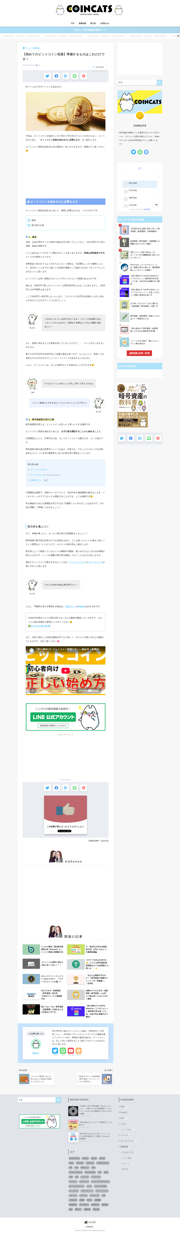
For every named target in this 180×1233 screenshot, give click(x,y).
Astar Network (74, 1158)
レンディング (94, 1195)
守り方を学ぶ (84, 1204)
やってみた (128, 1129)
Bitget (71, 1163)
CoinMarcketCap (103, 1163)
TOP (72, 23)
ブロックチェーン (87, 1191)
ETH (76, 1167)
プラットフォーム (102, 1191)
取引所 (93, 23)
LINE (63, 1055)
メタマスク (83, 1195)
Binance (85, 1158)
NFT (123, 1118)
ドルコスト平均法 (100, 1186)
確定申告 (105, 1204)
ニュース (125, 1135)
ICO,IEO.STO (129, 1152)
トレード (127, 1163)
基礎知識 (82, 23)
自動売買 (87, 1209)
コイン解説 (128, 1158)
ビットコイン (73, 1191)
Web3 (106, 1172)
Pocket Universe (75, 1172)
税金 (70, 1209)
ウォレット (73, 1181)
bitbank (81, 606)
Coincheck (90, 1163)
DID (70, 1167)
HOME (92, 1222)
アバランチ (84, 1177)
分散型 (82, 1200)
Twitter (55, 1055)
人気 (103, 1195)
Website (78, 1055)
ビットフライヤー (77, 562)
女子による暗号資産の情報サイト (90, 30)
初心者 (89, 1200)
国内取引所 (73, 1204)
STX (99, 1172)
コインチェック (38, 475)
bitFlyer (102, 1158)
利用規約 (89, 1227)
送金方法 (96, 1209)
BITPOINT (80, 1163)
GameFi (125, 1112)
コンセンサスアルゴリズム (100, 1181)
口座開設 (98, 1200)
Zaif (76, 1177)
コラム (124, 1124)
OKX (93, 1167)
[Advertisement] (65, 173)
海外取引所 (95, 1204)
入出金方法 (73, 1200)
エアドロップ (84, 1181)
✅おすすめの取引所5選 (39, 626)
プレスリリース (128, 1141)
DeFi (123, 1106)
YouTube (71, 1055)
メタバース (73, 1195)
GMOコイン (36, 480)
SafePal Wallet (90, 1172)
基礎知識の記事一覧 (138, 353)
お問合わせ (104, 23)
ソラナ (89, 1186)
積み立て (78, 1209)
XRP (70, 1177)
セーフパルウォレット (76, 1186)
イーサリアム (95, 1177)
